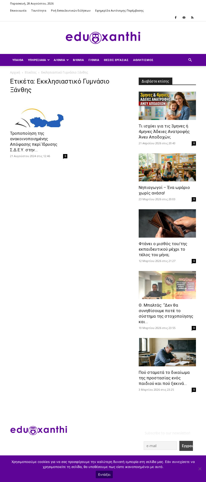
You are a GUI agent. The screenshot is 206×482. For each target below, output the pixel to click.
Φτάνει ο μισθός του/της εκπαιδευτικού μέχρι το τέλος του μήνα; (163, 249)
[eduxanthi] (103, 38)
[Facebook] (175, 17)
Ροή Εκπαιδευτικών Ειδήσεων (70, 10)
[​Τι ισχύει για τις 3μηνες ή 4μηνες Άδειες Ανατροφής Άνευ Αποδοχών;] (167, 106)
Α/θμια (59, 60)
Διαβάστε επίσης (155, 81)
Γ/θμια (93, 60)
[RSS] (192, 17)
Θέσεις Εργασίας (116, 60)
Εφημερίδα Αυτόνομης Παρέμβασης (119, 10)
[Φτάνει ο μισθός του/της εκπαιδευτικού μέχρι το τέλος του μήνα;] (167, 223)
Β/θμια (78, 60)
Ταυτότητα (38, 10)
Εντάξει (104, 474)
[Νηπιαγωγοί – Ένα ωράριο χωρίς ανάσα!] (167, 167)
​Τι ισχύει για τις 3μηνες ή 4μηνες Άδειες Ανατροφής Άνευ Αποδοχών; (164, 131)
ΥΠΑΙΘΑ (17, 60)
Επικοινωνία (18, 10)
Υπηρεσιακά (37, 60)
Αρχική (15, 72)
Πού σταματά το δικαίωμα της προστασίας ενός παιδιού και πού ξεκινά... (164, 378)
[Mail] (184, 17)
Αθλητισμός (143, 60)
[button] (190, 60)
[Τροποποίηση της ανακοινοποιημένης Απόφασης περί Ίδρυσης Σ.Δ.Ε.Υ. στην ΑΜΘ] (38, 113)
